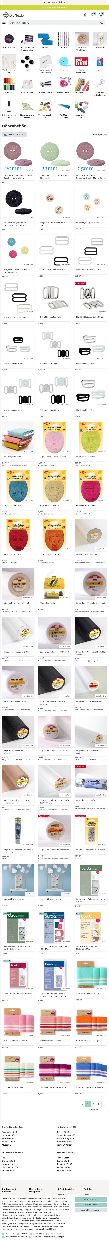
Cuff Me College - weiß (13, 1087)
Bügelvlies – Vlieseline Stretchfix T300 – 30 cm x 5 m (54, 801)
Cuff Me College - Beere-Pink (53, 1087)
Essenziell (10, 1234)
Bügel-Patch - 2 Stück (85, 457)
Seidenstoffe (63, 1167)
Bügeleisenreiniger (48, 603)
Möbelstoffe (8, 1171)
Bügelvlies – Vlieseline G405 (15, 652)
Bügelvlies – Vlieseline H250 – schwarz (16, 752)
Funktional (37, 1237)
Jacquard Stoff (64, 1164)
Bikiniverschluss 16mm (86, 364)
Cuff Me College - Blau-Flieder (89, 1087)
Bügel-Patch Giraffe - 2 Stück (53, 457)
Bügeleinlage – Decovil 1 (87, 554)
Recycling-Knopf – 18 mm (87, 223)
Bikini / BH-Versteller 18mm (15, 317)
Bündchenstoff (64, 1142)
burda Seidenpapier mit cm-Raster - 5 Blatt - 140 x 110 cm (53, 995)
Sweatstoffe (8, 1142)
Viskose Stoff (8, 1138)
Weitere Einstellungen (54, 1237)
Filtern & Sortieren (17, 135)
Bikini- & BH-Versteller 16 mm (88, 270)
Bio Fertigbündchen (12, 457)
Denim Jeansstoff (65, 1135)
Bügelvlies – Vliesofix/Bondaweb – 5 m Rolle (18, 851)
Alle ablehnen (91, 1205)
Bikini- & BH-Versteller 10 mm (52, 270)
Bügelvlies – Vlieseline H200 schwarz (52, 703)
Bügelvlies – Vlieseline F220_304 (90, 603)
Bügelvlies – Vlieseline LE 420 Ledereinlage (16, 801)
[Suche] (101, 22)
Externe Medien (57, 1234)
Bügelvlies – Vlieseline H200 (15, 701)
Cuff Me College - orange (87, 1041)
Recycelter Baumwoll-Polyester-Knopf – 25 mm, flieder (90, 177)
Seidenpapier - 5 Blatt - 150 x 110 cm (17, 995)
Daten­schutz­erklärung (46, 1229)
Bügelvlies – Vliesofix (85, 800)
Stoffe (86, 1195)
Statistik (24, 1234)
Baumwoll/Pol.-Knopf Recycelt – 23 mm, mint (54, 177)
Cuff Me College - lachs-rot (52, 1041)
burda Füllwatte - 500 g (50, 899)
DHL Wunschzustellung (16, 1237)
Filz (3, 1158)
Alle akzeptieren (90, 1199)
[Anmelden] (85, 14)
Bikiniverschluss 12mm (49, 364)
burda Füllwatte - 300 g (13, 899)
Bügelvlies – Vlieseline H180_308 (54, 652)
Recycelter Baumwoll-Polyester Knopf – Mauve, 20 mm (17, 177)
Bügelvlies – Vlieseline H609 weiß (88, 752)
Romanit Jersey (64, 1145)
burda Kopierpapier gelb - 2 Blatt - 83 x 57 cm (88, 948)
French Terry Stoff (65, 1138)
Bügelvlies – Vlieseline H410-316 (54, 751)
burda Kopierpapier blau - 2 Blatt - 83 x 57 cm (54, 948)
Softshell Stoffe (10, 1167)
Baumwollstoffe (10, 1132)
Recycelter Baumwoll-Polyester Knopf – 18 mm (17, 271)
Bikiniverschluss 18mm (49, 410)
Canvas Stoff (8, 1161)
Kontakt (60, 1195)
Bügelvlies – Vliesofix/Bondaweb (54, 850)
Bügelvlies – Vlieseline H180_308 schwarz (90, 653)
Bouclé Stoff (62, 1161)
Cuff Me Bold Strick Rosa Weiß (16, 1041)
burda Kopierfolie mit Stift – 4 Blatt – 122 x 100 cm (16, 948)
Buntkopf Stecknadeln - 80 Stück (90, 850)
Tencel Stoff (62, 1158)
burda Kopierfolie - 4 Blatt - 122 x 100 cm (90, 900)
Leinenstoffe (8, 1135)
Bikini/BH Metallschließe (50, 317)
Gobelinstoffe (63, 1171)
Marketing (39, 1234)
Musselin (6, 1145)
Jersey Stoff (62, 1132)
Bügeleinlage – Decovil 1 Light (16, 603)
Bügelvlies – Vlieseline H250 (88, 701)
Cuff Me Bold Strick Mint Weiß (89, 994)
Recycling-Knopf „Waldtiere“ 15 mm (54, 224)
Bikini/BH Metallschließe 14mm (89, 317)
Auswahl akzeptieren (90, 1210)
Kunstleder (7, 1164)
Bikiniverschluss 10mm (13, 364)
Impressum (25, 1226)
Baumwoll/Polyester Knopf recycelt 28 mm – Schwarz (15, 224)
